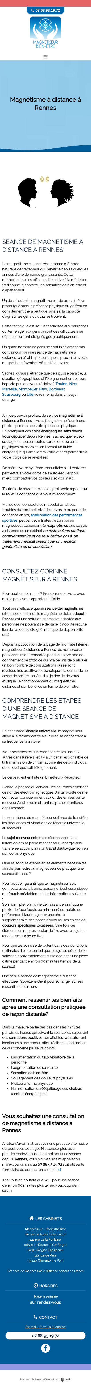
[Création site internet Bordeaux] (66, 1379)
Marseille (9, 389)
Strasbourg (11, 394)
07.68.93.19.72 (48, 10)
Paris (43, 389)
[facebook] (45, 1348)
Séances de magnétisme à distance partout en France (46, 1271)
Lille (30, 394)
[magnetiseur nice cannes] (45, 51)
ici (59, 1169)
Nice (73, 384)
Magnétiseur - (35, 1229)
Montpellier (28, 389)
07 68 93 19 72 (45, 1335)
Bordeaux (57, 389)
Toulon (61, 384)
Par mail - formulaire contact (45, 1327)
